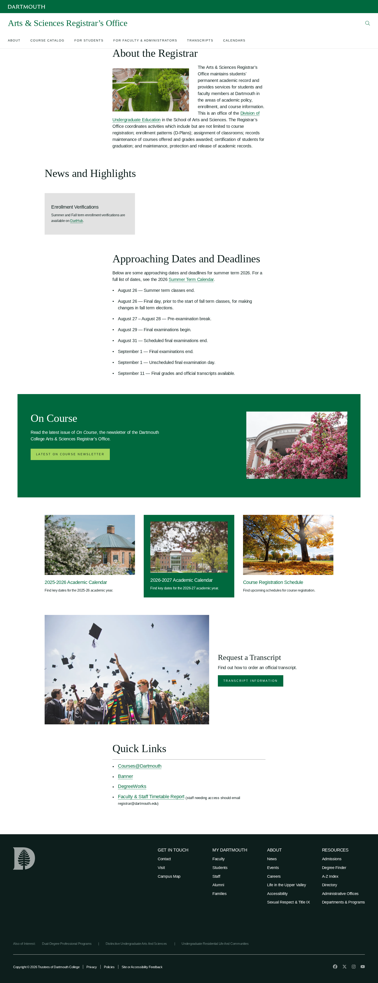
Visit (161, 867)
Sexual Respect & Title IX (288, 902)
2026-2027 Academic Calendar (181, 580)
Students (220, 867)
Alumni (218, 885)
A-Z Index (330, 876)
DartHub (76, 221)
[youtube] (362, 966)
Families (219, 893)
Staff (216, 876)
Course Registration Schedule (273, 582)
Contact (164, 859)
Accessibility (277, 893)
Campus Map (169, 876)
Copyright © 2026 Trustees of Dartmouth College (46, 967)
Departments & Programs (343, 902)
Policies (109, 967)
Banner (125, 776)
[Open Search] (367, 23)
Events (273, 867)
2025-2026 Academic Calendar (76, 582)
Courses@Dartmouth (139, 766)
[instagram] (354, 966)
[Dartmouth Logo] (26, 7)
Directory (329, 885)
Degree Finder (334, 867)
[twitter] (344, 966)
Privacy (91, 967)
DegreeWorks (132, 786)
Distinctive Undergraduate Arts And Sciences (137, 943)
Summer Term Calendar (191, 279)
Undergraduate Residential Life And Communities (215, 943)
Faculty (218, 859)
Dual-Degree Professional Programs (67, 943)
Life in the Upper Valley (286, 885)
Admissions (331, 859)
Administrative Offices (340, 893)
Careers (274, 876)
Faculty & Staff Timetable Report (151, 796)
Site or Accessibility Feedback (142, 967)
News (272, 859)
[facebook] (335, 966)
